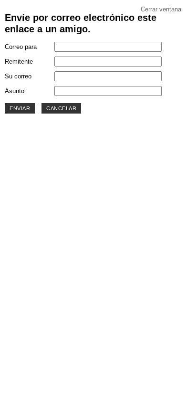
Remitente (19, 61)
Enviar (20, 108)
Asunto (14, 91)
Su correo (18, 76)
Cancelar (61, 108)
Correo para (21, 46)
